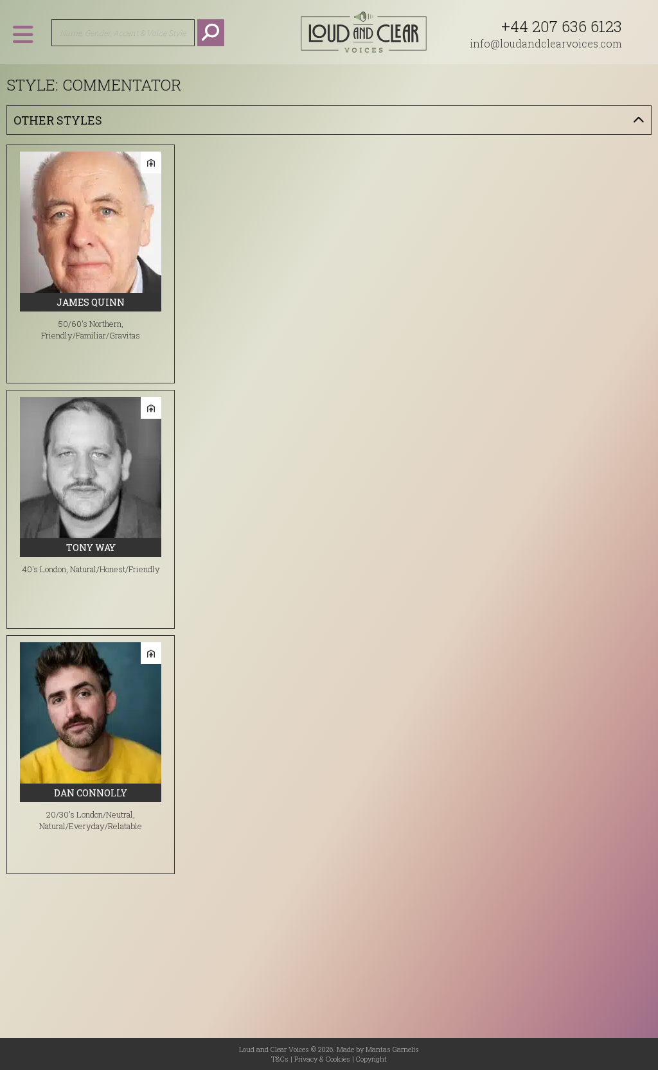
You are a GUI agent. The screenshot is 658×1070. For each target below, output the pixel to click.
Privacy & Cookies (322, 1059)
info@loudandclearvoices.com (546, 43)
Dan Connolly (90, 793)
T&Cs (280, 1059)
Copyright (371, 1059)
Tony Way (91, 547)
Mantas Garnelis (392, 1049)
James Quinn (91, 302)
